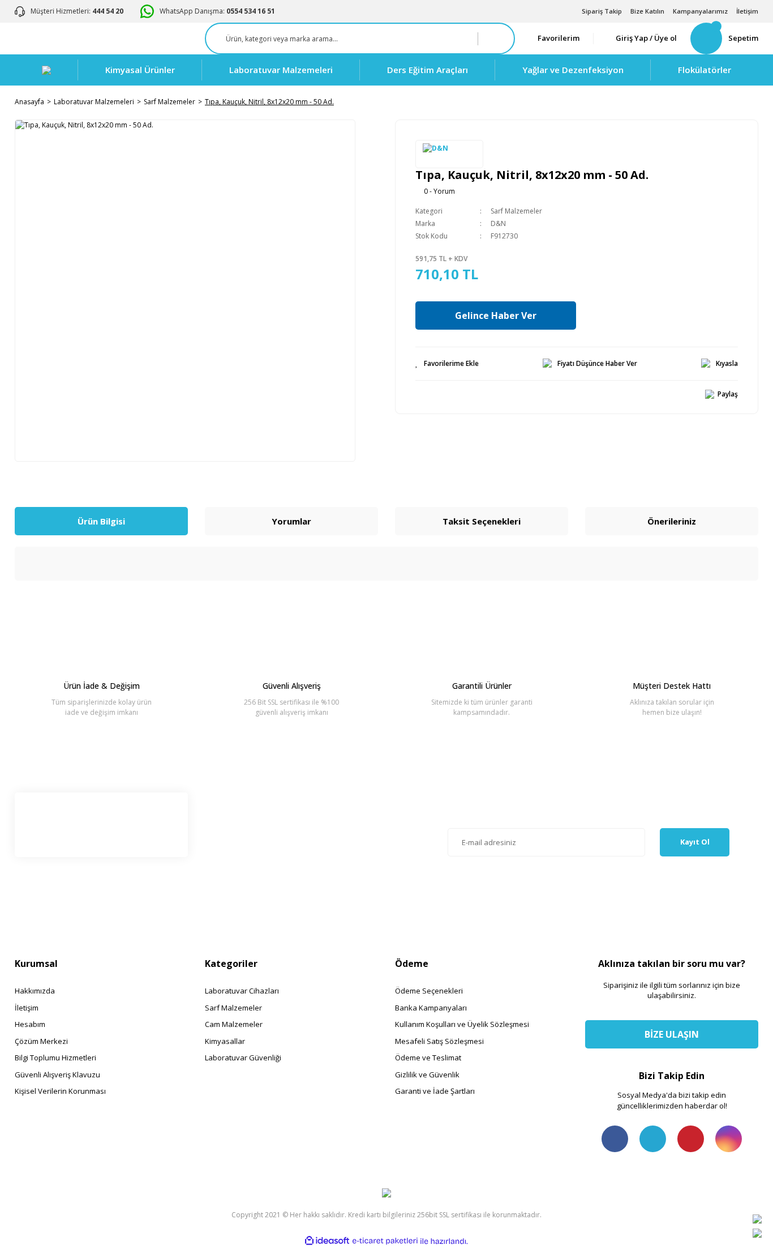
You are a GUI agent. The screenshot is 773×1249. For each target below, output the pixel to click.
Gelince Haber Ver (495, 315)
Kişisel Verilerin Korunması (60, 1091)
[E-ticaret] (385, 1241)
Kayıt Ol (695, 842)
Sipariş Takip (602, 11)
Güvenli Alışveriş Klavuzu (57, 1074)
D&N (498, 223)
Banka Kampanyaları (431, 1008)
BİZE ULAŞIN (672, 1034)
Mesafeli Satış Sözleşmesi (439, 1041)
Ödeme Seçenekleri (429, 991)
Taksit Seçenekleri (482, 521)
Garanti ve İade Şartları (435, 1091)
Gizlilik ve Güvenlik (427, 1074)
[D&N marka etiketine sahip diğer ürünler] (449, 154)
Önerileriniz (671, 521)
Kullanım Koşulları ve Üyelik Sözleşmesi (462, 1024)
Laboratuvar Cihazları (242, 991)
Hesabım (30, 1024)
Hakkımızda (35, 991)
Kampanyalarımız (700, 11)
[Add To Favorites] (447, 364)
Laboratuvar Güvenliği (243, 1057)
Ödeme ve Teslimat (428, 1057)
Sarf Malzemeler (516, 211)
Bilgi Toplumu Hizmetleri (55, 1057)
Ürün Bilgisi (101, 521)
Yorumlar (291, 521)
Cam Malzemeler (234, 1024)
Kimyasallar (225, 1041)
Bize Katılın (647, 11)
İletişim (747, 11)
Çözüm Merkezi (41, 1041)
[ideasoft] (327, 1241)
